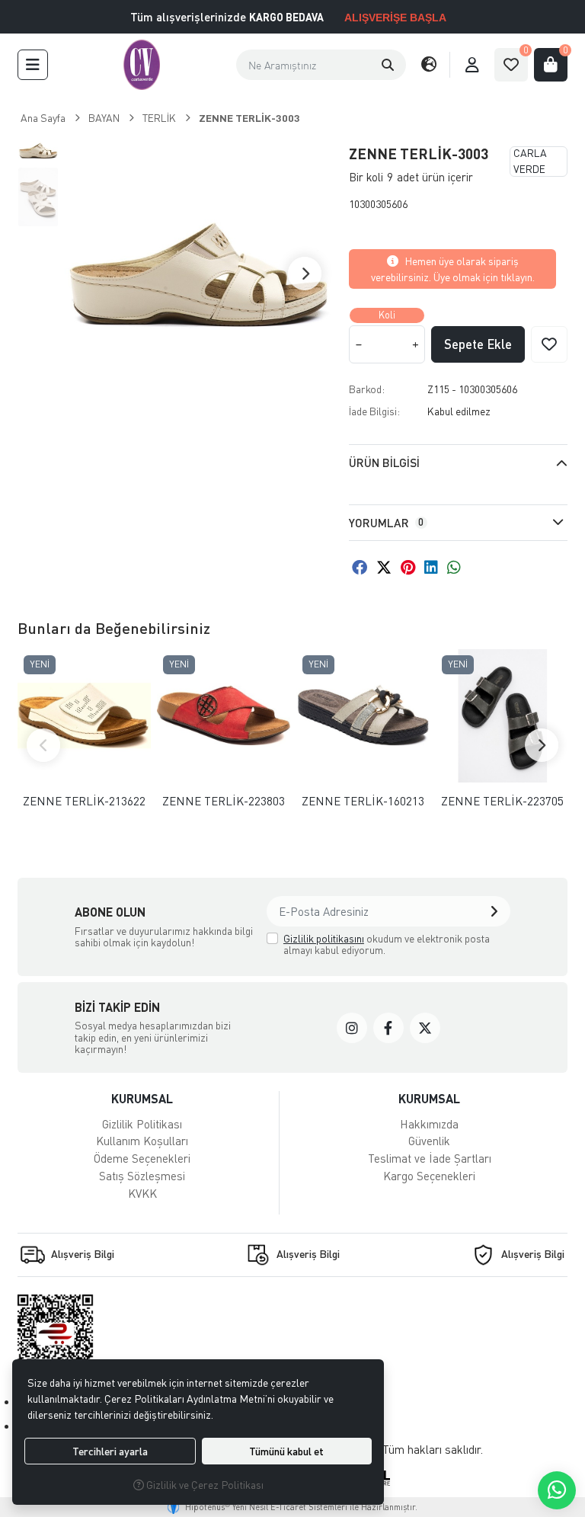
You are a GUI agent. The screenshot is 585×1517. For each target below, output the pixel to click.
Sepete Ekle (478, 344)
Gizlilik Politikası (142, 1124)
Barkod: (367, 388)
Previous (43, 745)
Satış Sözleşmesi (142, 1176)
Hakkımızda (429, 1124)
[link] (352, 1028)
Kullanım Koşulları (142, 1140)
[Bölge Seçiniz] (429, 65)
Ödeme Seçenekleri (142, 1158)
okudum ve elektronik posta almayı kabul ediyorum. (386, 944)
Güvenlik (429, 1140)
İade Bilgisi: (374, 411)
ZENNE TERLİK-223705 (502, 801)
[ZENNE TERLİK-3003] (198, 273)
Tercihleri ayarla (110, 1451)
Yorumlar (386, 523)
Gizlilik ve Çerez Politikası (204, 1484)
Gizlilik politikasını (323, 938)
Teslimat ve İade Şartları (429, 1158)
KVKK (142, 1193)
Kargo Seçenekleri (429, 1176)
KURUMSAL (142, 1098)
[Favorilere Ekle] (549, 344)
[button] (33, 65)
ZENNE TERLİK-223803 (223, 801)
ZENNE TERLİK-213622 (84, 801)
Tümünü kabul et (286, 1451)
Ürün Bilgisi (384, 462)
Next (304, 273)
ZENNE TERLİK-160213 (363, 801)
